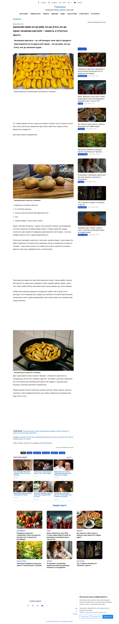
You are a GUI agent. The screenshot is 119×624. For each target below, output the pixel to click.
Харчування (82, 76)
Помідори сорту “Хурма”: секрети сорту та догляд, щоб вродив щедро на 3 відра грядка (91, 230)
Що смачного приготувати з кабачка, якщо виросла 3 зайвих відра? (89, 535)
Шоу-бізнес (82, 207)
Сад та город (82, 154)
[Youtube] (74, 2)
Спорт (80, 103)
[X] (68, 2)
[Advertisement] (43, 108)
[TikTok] (60, 2)
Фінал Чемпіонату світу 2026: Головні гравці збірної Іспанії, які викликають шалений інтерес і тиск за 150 (91, 99)
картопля (37, 453)
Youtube (79, 2)
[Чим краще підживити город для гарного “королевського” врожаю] (92, 140)
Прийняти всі (108, 616)
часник (62, 453)
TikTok (64, 2)
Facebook (43, 2)
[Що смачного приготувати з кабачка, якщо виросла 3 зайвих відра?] (92, 115)
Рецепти (17, 19)
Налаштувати (85, 616)
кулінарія (46, 453)
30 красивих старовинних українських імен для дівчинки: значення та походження (92, 177)
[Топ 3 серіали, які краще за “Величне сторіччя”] (92, 193)
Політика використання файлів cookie (95, 612)
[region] (96, 607)
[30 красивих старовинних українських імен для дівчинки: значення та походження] (92, 165)
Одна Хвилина (47, 443)
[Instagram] (49, 2)
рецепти (54, 453)
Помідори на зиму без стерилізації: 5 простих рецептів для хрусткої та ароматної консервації (91, 71)
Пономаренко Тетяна (99, 22)
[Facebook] (38, 2)
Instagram (54, 2)
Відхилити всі (96, 616)
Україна (81, 182)
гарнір (29, 453)
